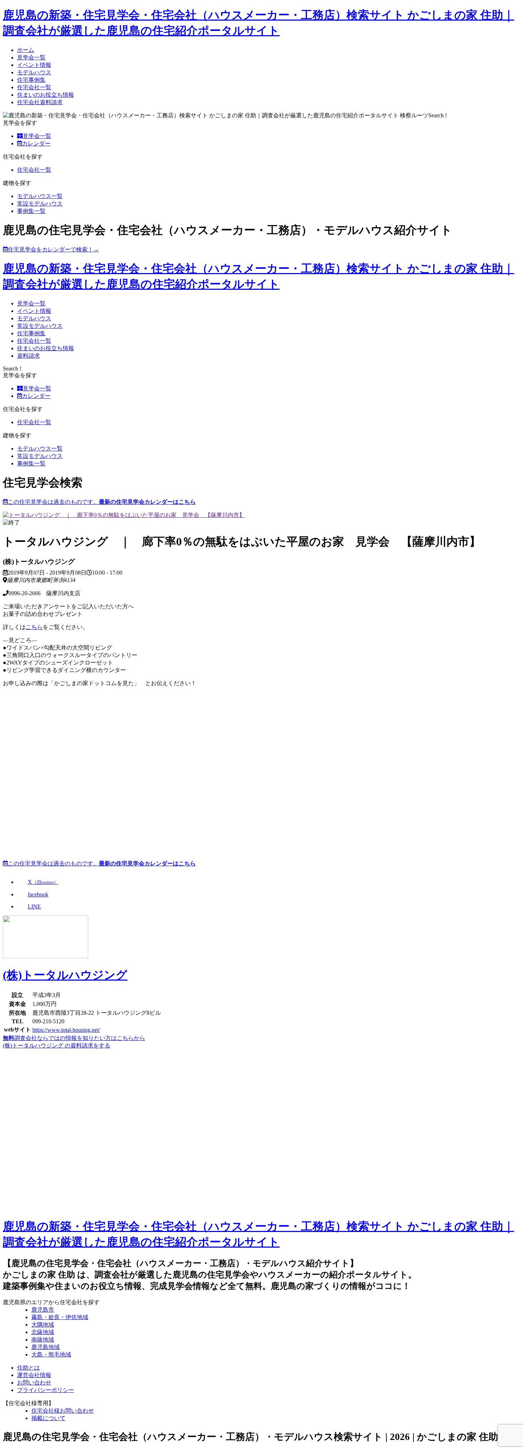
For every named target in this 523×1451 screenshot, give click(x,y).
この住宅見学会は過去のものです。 (102, 502)
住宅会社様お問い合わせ (62, 1411)
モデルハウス (34, 72)
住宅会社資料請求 (40, 102)
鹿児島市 (42, 1310)
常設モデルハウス (40, 204)
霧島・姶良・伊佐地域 (59, 1317)
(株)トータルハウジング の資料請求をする (56, 1045)
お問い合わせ (34, 1383)
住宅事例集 (31, 80)
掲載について (48, 1418)
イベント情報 (34, 65)
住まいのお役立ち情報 (45, 95)
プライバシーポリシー (45, 1390)
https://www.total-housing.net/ (66, 1030)
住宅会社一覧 (34, 87)
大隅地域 (42, 1325)
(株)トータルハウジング (65, 975)
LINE (34, 906)
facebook (38, 894)
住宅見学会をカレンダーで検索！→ (53, 249)
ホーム (25, 50)
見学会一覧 (31, 57)
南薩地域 (42, 1340)
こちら (34, 627)
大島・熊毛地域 (51, 1354)
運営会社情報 (34, 1375)
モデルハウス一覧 (40, 196)
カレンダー (36, 143)
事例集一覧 (31, 211)
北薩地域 (42, 1332)
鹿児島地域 (45, 1347)
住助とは (28, 1368)
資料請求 (28, 356)
